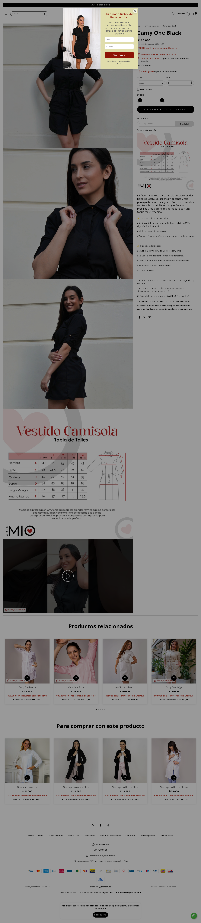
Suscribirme (119, 55)
